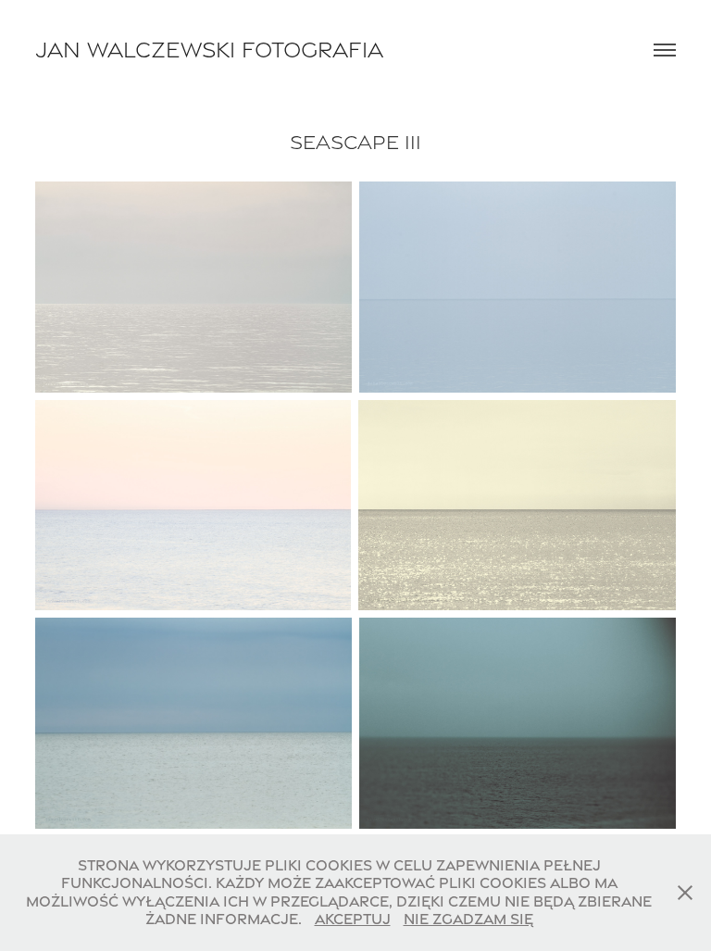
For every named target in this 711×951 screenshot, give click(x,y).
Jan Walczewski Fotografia (209, 49)
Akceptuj (353, 919)
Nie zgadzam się (468, 919)
